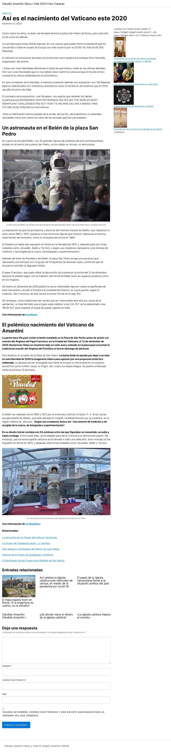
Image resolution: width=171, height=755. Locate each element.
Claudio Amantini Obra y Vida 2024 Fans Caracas (33, 3)
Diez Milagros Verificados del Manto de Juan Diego (30, 549)
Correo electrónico (14, 680)
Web (4, 694)
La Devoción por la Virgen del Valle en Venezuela (29, 537)
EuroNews (31, 314)
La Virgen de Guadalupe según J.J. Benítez (26, 543)
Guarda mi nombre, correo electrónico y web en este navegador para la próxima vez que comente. (54, 714)
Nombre (7, 666)
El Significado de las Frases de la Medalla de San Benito (33, 560)
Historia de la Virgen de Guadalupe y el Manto (27, 554)
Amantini (6, 13)
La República (33, 523)
